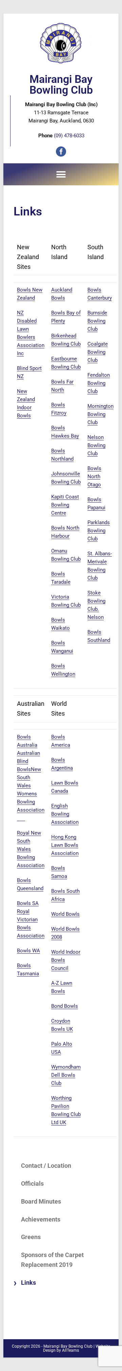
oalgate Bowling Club (97, 352)
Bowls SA (28, 903)
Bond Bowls (64, 1006)
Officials (32, 1183)
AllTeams (70, 1350)
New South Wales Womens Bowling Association (30, 793)
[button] (61, 174)
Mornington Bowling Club (100, 414)
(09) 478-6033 (69, 136)
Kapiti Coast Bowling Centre (65, 505)
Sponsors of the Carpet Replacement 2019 (52, 1259)
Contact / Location (46, 1165)
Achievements (40, 1219)
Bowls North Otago (94, 476)
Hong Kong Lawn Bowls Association (65, 845)
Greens (31, 1236)
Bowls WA (28, 951)
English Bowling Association (65, 814)
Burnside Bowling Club (97, 321)
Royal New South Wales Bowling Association (30, 849)
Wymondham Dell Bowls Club (66, 1075)
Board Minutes (41, 1201)
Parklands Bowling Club (98, 530)
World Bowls (65, 914)
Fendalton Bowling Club (98, 383)
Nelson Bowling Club (96, 445)
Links (28, 1282)
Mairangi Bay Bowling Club (61, 84)
